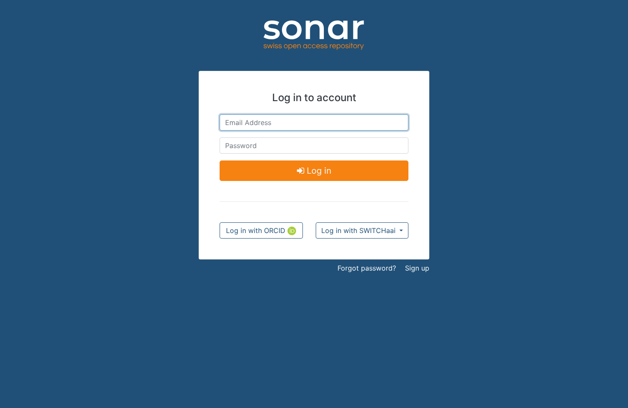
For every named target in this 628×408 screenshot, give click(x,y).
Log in (318, 171)
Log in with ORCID (257, 230)
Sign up (417, 268)
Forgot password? (366, 268)
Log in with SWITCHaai (359, 230)
